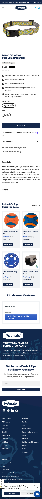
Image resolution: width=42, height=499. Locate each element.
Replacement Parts (8, 473)
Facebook (8, 410)
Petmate (5, 439)
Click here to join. (24, 2)
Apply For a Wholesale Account (12, 479)
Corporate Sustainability (30, 432)
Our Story (25, 422)
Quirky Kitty (5, 445)
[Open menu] (3, 8)
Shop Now (8, 244)
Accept (12, 493)
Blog (23, 425)
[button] (2, 484)
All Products (6, 422)
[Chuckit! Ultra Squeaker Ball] (31, 220)
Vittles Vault (6, 435)
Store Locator (26, 428)
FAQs (3, 466)
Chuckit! (4, 432)
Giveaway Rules (7, 463)
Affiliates (25, 439)
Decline (30, 493)
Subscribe (21, 389)
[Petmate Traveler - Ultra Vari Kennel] (31, 260)
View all (35, 205)
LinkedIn (12, 410)
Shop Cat (5, 428)
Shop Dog (5, 425)
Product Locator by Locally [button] (11, 152)
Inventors (25, 452)
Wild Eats (5, 442)
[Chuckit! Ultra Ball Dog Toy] (11, 220)
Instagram (4, 410)
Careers (24, 435)
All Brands (5, 449)
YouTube (16, 410)
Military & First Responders (10, 476)
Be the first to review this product (18, 317)
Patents (24, 445)
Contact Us (5, 469)
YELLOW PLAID (9, 105)
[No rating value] (6, 63)
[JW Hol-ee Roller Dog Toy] (11, 260)
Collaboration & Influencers (30, 442)
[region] (21, 32)
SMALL (6, 115)
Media (24, 449)
